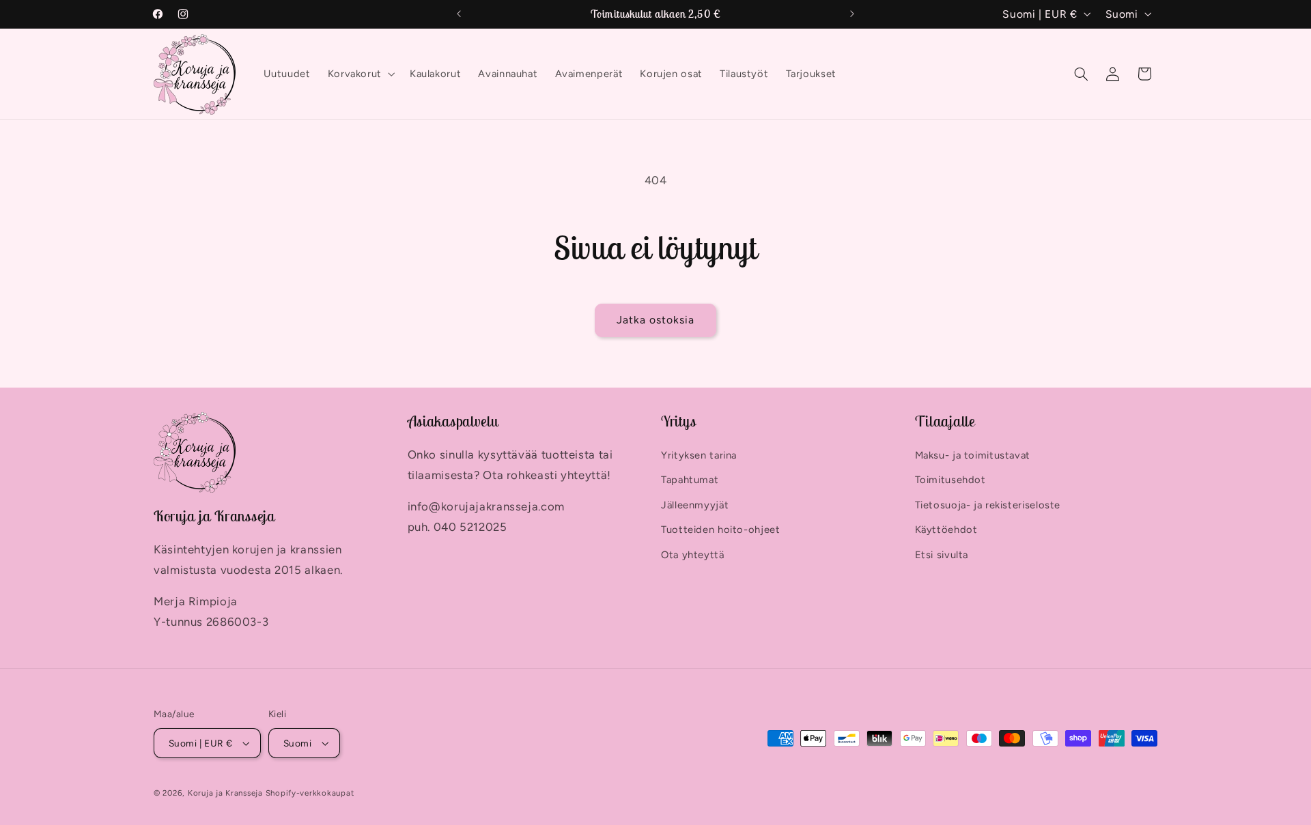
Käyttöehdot (946, 529)
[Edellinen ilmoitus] (459, 13)
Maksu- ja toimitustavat (973, 455)
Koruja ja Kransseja (225, 793)
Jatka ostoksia (656, 319)
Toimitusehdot (950, 480)
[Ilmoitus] (852, 13)
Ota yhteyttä (692, 555)
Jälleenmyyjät (695, 505)
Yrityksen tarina (699, 455)
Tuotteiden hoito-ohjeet (720, 529)
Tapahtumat (689, 480)
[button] (360, 74)
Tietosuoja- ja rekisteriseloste (988, 505)
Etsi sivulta (942, 555)
